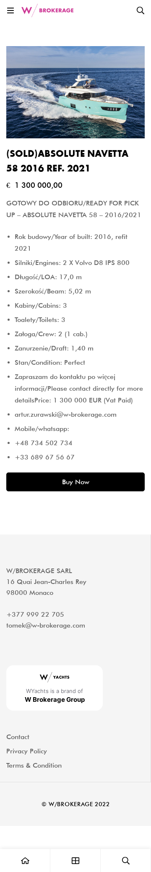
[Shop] (75, 860)
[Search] (140, 10)
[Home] (25, 860)
